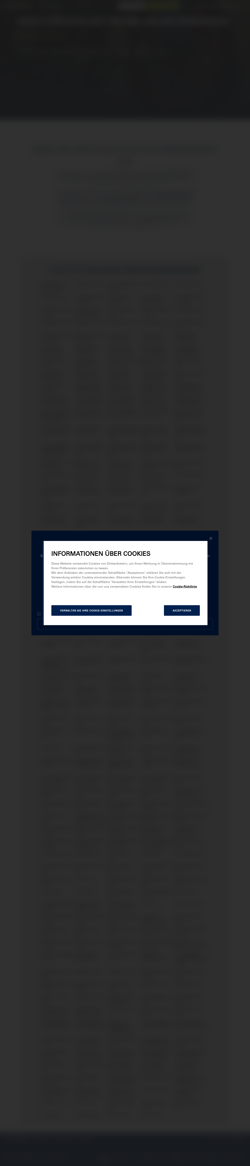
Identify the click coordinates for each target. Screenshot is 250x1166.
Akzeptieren (182, 610)
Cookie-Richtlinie (185, 586)
